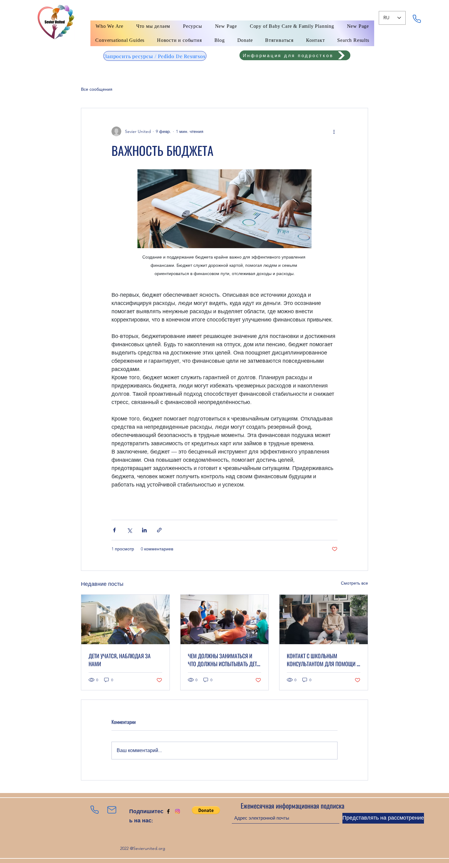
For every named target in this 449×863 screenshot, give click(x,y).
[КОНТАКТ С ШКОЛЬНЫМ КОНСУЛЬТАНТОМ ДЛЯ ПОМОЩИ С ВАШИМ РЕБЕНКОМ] (323, 619)
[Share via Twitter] (129, 530)
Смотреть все (354, 583)
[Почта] (112, 810)
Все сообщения (96, 89)
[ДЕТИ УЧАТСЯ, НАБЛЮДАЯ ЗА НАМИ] (125, 619)
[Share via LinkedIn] (144, 530)
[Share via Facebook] (114, 530)
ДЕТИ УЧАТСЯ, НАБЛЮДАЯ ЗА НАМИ (120, 660)
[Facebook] (168, 811)
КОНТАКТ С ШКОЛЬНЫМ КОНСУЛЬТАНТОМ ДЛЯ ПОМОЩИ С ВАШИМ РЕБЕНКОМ (323, 660)
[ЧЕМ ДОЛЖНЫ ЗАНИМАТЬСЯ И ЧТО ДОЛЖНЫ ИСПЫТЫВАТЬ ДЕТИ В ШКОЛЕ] (225, 619)
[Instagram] (177, 811)
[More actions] (334, 131)
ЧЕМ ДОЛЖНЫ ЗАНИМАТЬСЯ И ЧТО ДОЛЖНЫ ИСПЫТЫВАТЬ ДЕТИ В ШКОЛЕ (224, 660)
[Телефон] (417, 19)
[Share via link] (159, 530)
